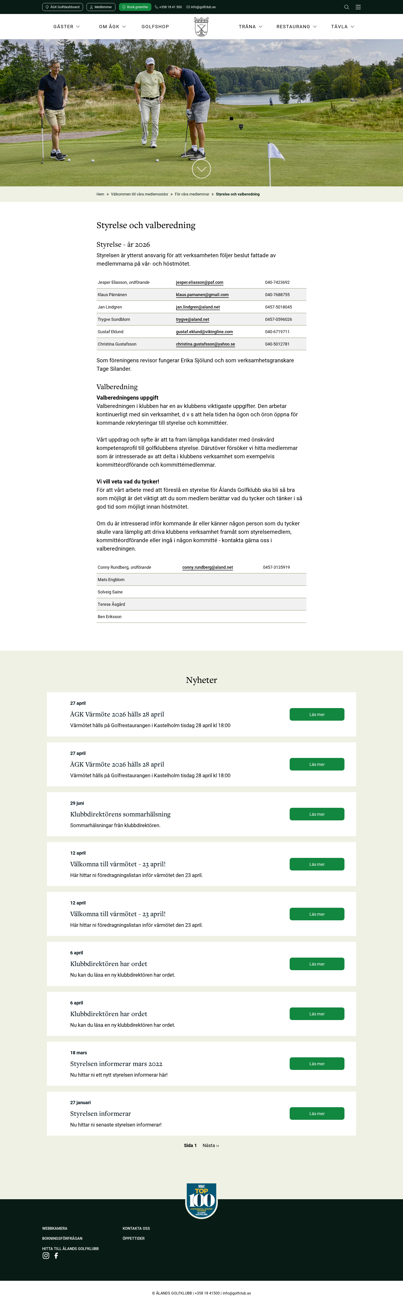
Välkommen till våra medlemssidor (139, 194)
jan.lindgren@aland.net (198, 307)
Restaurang (291, 27)
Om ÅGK (104, 27)
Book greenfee (137, 7)
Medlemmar (103, 7)
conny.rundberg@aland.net (207, 567)
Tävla (333, 27)
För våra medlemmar (192, 194)
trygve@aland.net (192, 319)
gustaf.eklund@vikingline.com (204, 331)
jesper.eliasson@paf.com (199, 282)
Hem (100, 194)
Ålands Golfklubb (201, 28)
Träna (241, 27)
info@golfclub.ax (237, 1293)
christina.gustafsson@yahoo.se (205, 344)
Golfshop (155, 26)
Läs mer (317, 714)
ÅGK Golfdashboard (65, 7)
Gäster (57, 27)
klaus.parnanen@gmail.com (202, 294)
